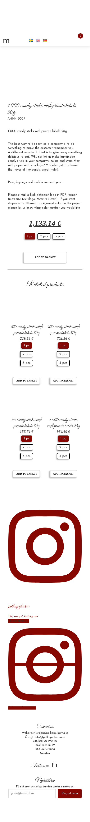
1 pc (30, 236)
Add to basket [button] (26, 380)
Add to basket (45, 257)
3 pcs (59, 236)
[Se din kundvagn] (76, 40)
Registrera (70, 793)
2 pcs (44, 236)
